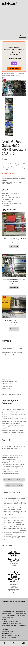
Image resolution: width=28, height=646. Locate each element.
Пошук (14, 643)
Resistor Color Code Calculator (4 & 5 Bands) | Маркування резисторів (13, 508)
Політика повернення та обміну (11, 635)
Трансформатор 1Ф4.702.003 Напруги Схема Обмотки (14, 533)
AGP (17, 182)
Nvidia (8, 184)
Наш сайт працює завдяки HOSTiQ (11, 394)
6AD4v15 (12, 182)
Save (5, 79)
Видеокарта (14, 184)
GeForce (4, 184)
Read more (11, 514)
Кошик (22, 642)
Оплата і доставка (7, 633)
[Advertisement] (14, 19)
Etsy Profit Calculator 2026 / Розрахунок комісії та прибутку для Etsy (14, 499)
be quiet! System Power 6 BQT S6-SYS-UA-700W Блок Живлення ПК (15, 525)
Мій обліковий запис (4, 643)
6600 (8, 182)
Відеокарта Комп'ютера (15, 73)
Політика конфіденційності (9, 637)
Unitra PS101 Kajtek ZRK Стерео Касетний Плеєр (15, 517)
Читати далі (14, 246)
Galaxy (20, 182)
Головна (6, 73)
